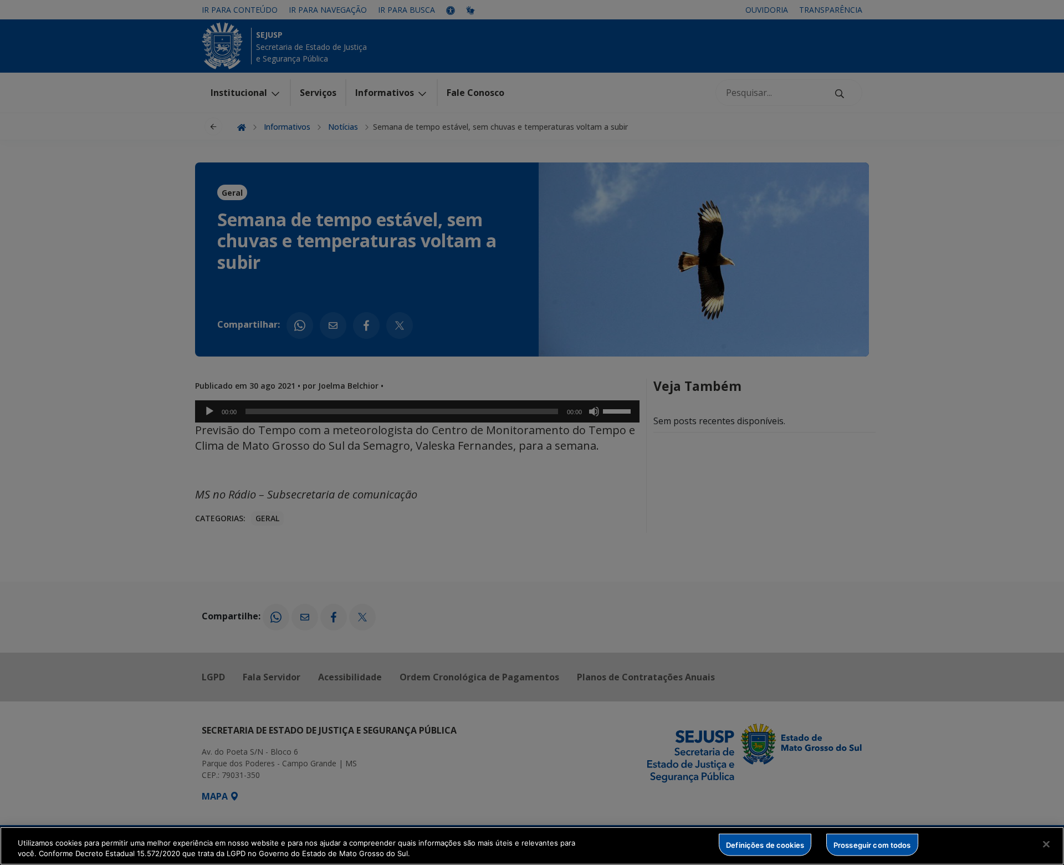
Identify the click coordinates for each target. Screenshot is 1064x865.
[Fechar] (1046, 844)
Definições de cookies (765, 844)
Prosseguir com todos (872, 844)
